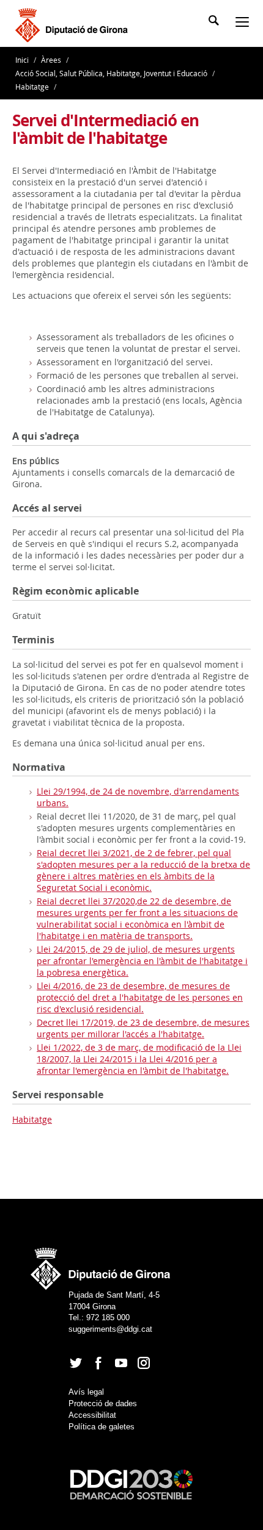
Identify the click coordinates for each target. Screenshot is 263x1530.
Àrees (51, 60)
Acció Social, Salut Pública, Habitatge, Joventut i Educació (111, 73)
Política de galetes (102, 1426)
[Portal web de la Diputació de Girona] (101, 1265)
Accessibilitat (92, 1415)
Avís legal (86, 1391)
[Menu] (244, 23)
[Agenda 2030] (131, 1484)
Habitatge (32, 86)
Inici (23, 60)
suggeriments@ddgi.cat (110, 1329)
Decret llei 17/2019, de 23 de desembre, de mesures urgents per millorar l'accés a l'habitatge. (143, 1028)
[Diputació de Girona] (73, 23)
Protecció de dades (103, 1403)
